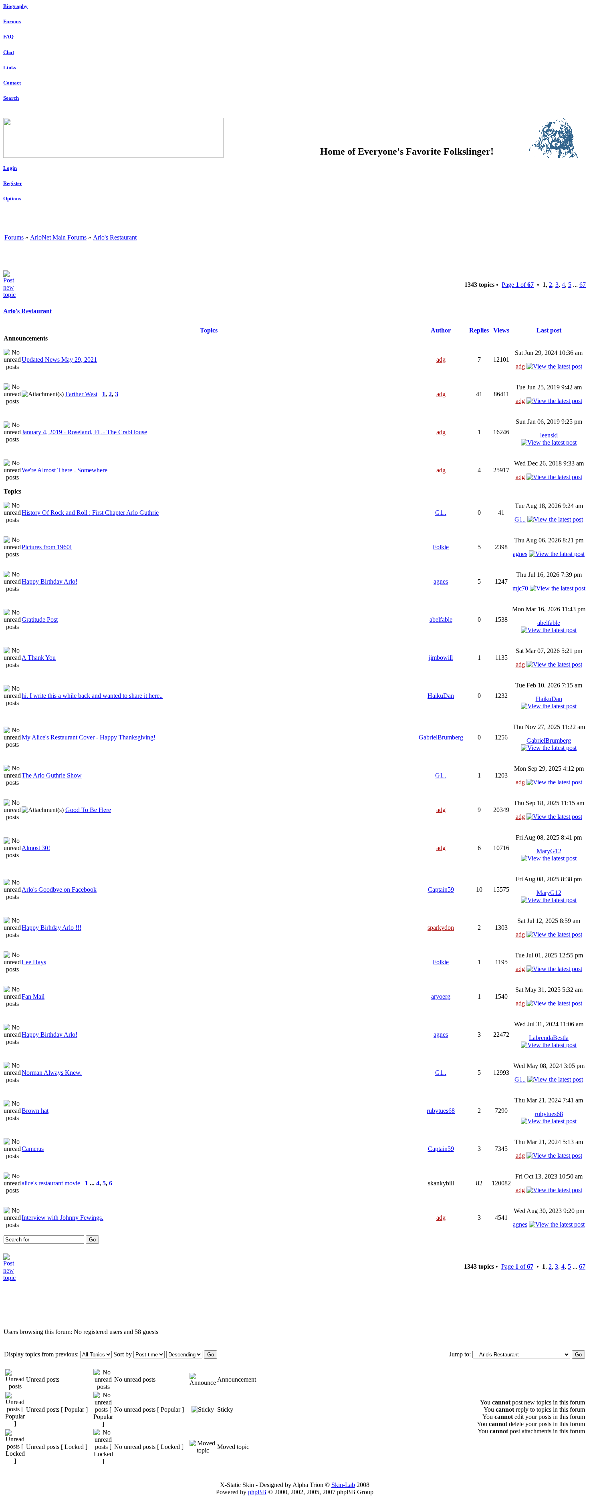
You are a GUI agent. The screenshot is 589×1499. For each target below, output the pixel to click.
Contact (12, 83)
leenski (549, 435)
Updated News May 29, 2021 (59, 359)
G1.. (440, 512)
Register (12, 183)
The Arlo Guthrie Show (52, 775)
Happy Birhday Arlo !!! (51, 927)
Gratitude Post (40, 619)
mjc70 (520, 588)
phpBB (257, 1492)
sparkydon (441, 927)
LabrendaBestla (549, 1037)
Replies (479, 330)
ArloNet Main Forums (58, 237)
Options (12, 198)
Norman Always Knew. (52, 1072)
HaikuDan (441, 695)
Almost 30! (36, 847)
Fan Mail (33, 996)
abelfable (441, 619)
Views (501, 330)
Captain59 (441, 889)
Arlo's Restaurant (115, 237)
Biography (15, 6)
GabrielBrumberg (441, 737)
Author (441, 330)
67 (582, 284)
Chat (8, 52)
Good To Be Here (88, 809)
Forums (12, 21)
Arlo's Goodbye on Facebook (59, 889)
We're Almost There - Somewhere (64, 470)
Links (9, 67)
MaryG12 (549, 851)
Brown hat (35, 1110)
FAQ (8, 37)
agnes (520, 553)
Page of (518, 284)
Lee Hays (34, 962)
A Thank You (39, 657)
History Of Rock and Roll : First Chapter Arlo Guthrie (90, 512)
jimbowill (441, 657)
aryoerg (440, 996)
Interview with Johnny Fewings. (62, 1217)
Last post (549, 330)
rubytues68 (441, 1110)
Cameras (33, 1148)
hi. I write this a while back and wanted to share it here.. (92, 695)
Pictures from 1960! (47, 547)
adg (441, 359)
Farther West (81, 394)
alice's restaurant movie (51, 1183)
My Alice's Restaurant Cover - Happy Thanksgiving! (88, 737)
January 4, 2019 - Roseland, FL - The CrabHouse (84, 432)
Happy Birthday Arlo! (49, 581)
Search (11, 98)
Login (10, 168)
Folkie (441, 547)
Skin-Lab (343, 1484)
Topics (209, 330)
